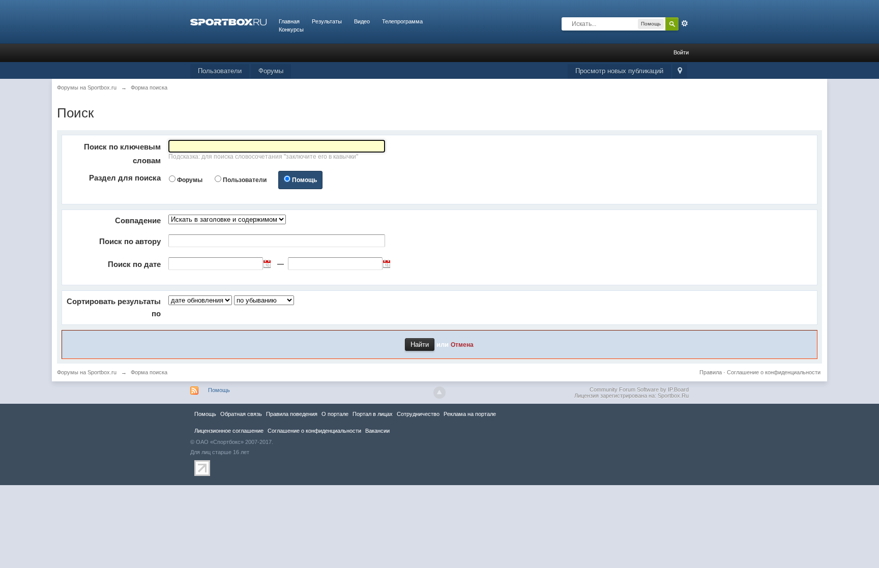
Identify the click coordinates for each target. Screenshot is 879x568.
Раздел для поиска (125, 177)
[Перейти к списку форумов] (228, 21)
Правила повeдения (291, 414)
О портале (334, 414)
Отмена (462, 344)
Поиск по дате (134, 264)
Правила (710, 372)
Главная (289, 21)
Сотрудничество (418, 414)
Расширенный (685, 23)
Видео (362, 21)
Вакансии (377, 431)
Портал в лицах (373, 414)
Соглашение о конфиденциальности (774, 372)
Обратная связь (241, 414)
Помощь (304, 180)
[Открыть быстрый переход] (679, 71)
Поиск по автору (130, 241)
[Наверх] (439, 392)
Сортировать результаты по (114, 307)
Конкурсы (291, 29)
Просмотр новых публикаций (619, 71)
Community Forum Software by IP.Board (639, 389)
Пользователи (220, 71)
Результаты (327, 21)
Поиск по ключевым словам (122, 153)
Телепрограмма (402, 21)
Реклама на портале (470, 414)
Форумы (270, 71)
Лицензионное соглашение (228, 431)
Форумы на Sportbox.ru (86, 372)
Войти (681, 52)
